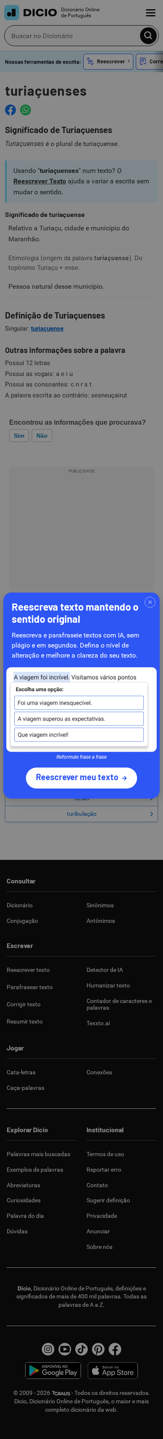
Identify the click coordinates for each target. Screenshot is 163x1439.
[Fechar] (150, 602)
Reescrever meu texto (77, 777)
